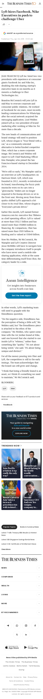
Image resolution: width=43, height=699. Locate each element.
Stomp (21, 670)
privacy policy (32, 677)
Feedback (7, 405)
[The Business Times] (19, 3)
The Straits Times (12, 662)
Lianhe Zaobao (9, 666)
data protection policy (21, 685)
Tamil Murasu (34, 666)
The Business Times (29, 662)
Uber (13, 388)
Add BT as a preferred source (20, 33)
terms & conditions (16, 681)
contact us (18, 677)
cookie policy (29, 681)
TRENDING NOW (10, 445)
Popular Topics (9, 527)
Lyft (4, 388)
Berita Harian (22, 666)
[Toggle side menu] (3, 3)
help (24, 677)
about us (9, 677)
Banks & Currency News (29, 527)
